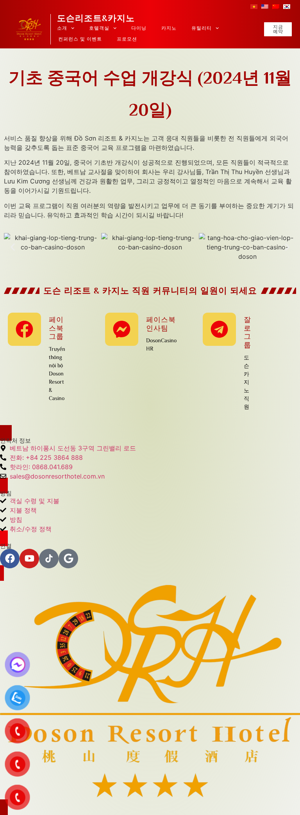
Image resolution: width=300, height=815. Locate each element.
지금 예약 (278, 29)
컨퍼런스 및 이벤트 (80, 39)
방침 (6, 493)
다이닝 (138, 28)
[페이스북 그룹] (24, 329)
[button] (13, 247)
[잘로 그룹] (219, 329)
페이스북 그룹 (56, 328)
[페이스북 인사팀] (121, 329)
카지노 (169, 28)
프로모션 (127, 39)
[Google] (68, 558)
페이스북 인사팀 (161, 324)
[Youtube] (29, 558)
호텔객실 (99, 28)
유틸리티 (201, 28)
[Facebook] (10, 558)
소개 (62, 28)
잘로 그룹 (247, 332)
